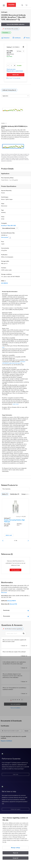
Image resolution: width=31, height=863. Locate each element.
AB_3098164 (4, 283)
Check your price (11, 69)
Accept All (15, 858)
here (3, 347)
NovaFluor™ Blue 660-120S (8, 225)
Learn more (16, 404)
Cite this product (15, 570)
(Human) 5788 (13, 604)
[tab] (15, 610)
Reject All (15, 853)
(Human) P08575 (11, 600)
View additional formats (8, 228)
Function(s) (6, 610)
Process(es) (6, 616)
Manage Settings (15, 847)
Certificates (18, 37)
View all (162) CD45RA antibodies (15, 24)
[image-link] (12, 109)
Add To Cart (15, 74)
